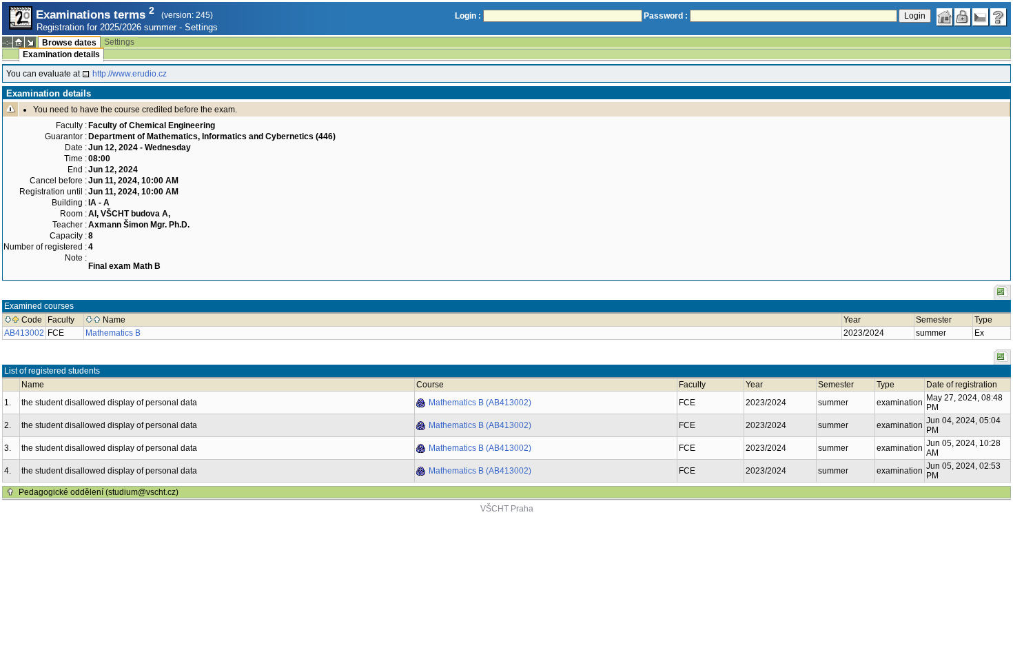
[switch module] (30, 42)
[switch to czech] (981, 17)
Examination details (61, 54)
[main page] (945, 17)
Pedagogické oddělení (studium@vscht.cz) (98, 492)
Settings (201, 27)
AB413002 (24, 333)
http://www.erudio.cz (129, 74)
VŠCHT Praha (506, 509)
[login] (963, 17)
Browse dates (69, 43)
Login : (468, 16)
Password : (666, 16)
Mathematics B (113, 333)
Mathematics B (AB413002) (480, 402)
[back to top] (10, 492)
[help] (998, 17)
